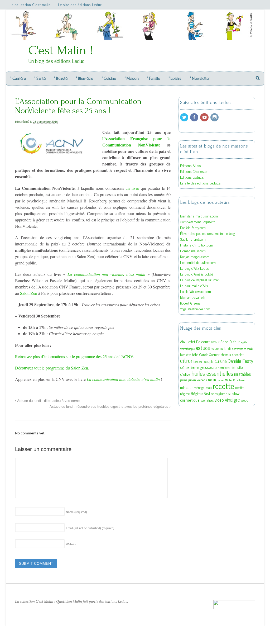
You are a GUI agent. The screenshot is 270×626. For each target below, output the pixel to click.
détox (184, 367)
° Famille (153, 78)
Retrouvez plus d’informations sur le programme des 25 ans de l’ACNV (74, 356)
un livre (133, 188)
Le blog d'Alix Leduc (194, 268)
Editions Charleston (194, 171)
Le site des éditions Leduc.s (200, 183)
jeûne (183, 380)
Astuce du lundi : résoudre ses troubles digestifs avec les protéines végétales (109, 407)
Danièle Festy (240, 361)
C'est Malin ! (60, 50)
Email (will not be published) (90, 528)
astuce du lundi (221, 348)
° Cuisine (109, 78)
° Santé (40, 78)
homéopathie (226, 367)
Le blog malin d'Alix (194, 285)
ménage (199, 387)
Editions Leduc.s (192, 177)
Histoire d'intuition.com (196, 245)
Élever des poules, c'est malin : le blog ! (208, 233)
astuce (203, 347)
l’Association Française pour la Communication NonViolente (136, 141)
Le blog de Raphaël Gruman (200, 280)
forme (194, 367)
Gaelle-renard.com (193, 239)
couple (209, 361)
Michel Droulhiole (234, 380)
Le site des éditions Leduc (80, 4)
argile (244, 342)
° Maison (131, 78)
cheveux (226, 354)
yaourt (244, 400)
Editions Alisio (190, 165)
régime (185, 393)
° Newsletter (200, 78)
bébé (195, 354)
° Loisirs (174, 78)
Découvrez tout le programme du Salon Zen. (52, 368)
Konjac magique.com (194, 256)
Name (76, 512)
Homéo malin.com (193, 251)
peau (208, 387)
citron (187, 360)
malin (212, 379)
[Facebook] (194, 117)
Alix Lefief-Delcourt (195, 341)
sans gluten (219, 393)
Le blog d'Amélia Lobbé (196, 274)
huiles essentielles (212, 373)
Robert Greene (190, 303)
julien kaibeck (197, 380)
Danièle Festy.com (193, 227)
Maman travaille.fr (193, 297)
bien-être (185, 354)
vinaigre (232, 399)
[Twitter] (184, 117)
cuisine (221, 361)
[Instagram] (214, 117)
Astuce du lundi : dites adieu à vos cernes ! (50, 401)
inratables (242, 374)
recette (223, 385)
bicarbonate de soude (242, 349)
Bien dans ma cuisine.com (199, 216)
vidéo (219, 400)
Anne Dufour (230, 341)
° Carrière (18, 78)
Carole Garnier (209, 354)
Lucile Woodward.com (195, 291)
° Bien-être (84, 78)
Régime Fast (200, 393)
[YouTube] (204, 117)
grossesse (208, 367)
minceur (186, 387)
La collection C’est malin (29, 4)
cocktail (199, 361)
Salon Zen (29, 293)
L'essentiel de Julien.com (198, 262)
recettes (239, 387)
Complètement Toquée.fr (197, 222)
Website (71, 544)
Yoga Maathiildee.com (195, 309)
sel (229, 394)
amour (215, 342)
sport (203, 400)
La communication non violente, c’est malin (106, 274)
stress (210, 400)
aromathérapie (187, 349)
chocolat (238, 354)
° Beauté (61, 78)
